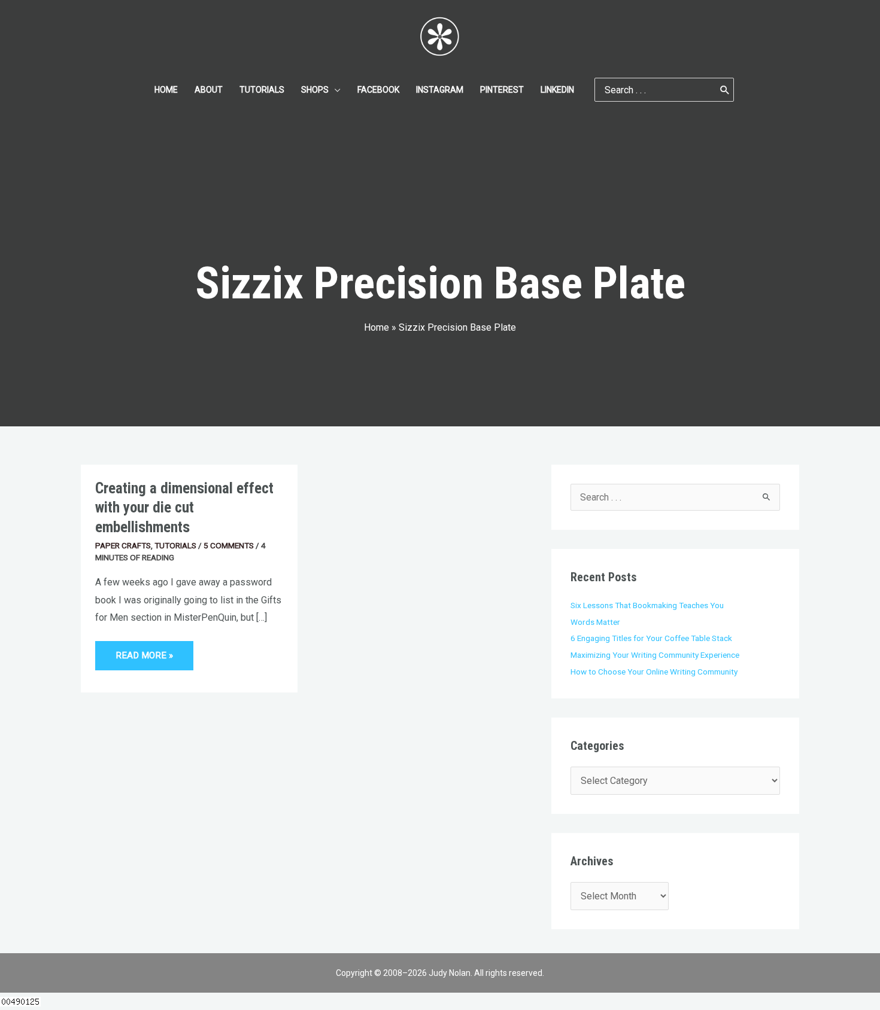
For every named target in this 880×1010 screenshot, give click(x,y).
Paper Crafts (123, 545)
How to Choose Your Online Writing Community (654, 671)
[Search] (725, 89)
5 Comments (229, 545)
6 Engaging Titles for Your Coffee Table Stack (651, 638)
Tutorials (175, 545)
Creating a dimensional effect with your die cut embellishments (184, 508)
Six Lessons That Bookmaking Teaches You (647, 605)
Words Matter (595, 622)
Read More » (154, 651)
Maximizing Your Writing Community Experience (655, 655)
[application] (335, 89)
